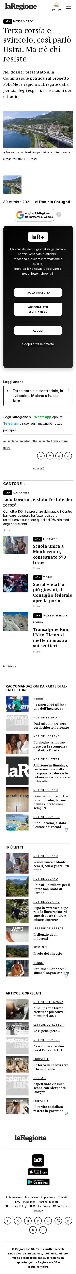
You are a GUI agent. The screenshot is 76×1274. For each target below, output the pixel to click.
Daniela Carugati (54, 202)
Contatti (62, 1197)
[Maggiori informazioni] (58, 215)
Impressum (48, 1197)
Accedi (38, 330)
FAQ (17, 1201)
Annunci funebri (48, 1201)
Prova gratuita (38, 292)
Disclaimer (31, 1197)
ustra (7, 448)
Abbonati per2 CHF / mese (38, 309)
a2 (4, 441)
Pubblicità (29, 1201)
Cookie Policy (41, 1206)
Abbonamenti (14, 1197)
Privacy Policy (17, 1206)
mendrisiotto (28, 441)
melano (13, 441)
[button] (7, 1221)
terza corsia (59, 441)
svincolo (44, 441)
